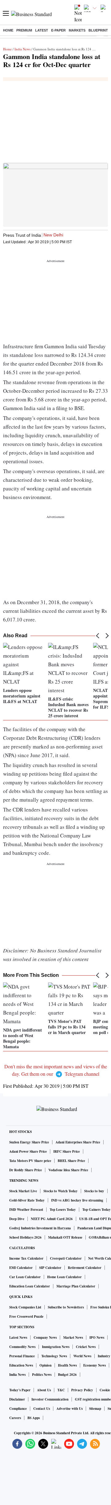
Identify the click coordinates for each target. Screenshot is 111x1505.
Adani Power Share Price (28, 1151)
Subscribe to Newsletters (66, 1307)
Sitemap (95, 1408)
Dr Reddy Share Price (25, 1170)
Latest (41, 30)
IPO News (96, 1337)
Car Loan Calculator (25, 1277)
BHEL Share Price (71, 1161)
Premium (24, 30)
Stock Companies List (25, 1307)
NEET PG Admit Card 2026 (52, 1219)
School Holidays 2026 (25, 1237)
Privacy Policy (82, 1390)
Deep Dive (16, 1219)
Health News (67, 1365)
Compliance (18, 1408)
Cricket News (86, 1347)
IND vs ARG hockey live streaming (77, 1200)
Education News (21, 1365)
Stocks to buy (94, 1191)
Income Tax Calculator (26, 1258)
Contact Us (41, 1408)
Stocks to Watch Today (60, 1191)
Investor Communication (49, 1399)
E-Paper (58, 30)
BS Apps (33, 1418)
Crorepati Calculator (66, 1258)
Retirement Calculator (84, 1267)
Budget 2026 (67, 1374)
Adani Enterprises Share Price (78, 1142)
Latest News (18, 1337)
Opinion (45, 1365)
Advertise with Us (69, 1408)
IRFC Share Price (66, 1151)
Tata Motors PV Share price (30, 1161)
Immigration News (55, 1347)
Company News (45, 1337)
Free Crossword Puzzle (26, 1316)
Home (8, 30)
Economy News (94, 1365)
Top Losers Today (63, 1209)
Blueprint (98, 30)
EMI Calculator (21, 1267)
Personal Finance (22, 1356)
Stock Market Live (23, 1191)
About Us (44, 1390)
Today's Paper (20, 1390)
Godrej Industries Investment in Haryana (40, 1228)
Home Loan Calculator (64, 1277)
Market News (73, 1337)
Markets (77, 30)
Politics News (41, 1374)
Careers (15, 1418)
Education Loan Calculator (29, 1286)
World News (82, 1356)
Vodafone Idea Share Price (68, 1170)
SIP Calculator (50, 1267)
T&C (61, 1390)
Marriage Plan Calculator (75, 1286)
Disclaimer (17, 1399)
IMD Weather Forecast (26, 1209)
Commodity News (22, 1347)
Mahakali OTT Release (65, 1237)
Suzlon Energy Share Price (29, 1142)
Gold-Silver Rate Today (27, 1200)
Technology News (54, 1356)
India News (22, 49)
